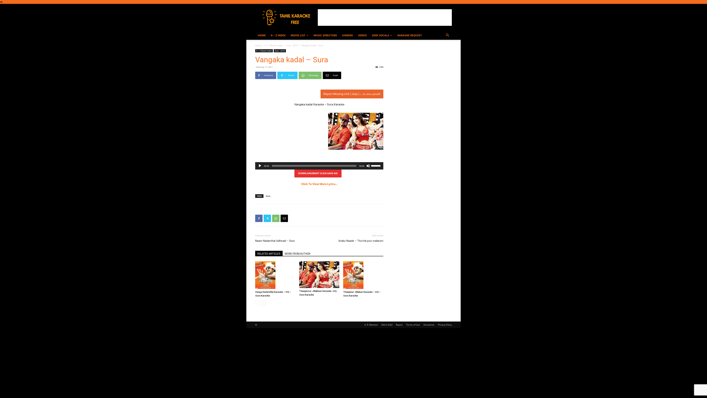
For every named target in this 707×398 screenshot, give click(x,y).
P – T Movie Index (274, 45)
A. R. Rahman (371, 324)
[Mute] (368, 166)
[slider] (376, 165)
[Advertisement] (385, 17)
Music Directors (325, 35)
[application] (319, 166)
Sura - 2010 (292, 45)
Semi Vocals (380, 35)
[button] (447, 35)
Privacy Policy (445, 324)
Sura (268, 196)
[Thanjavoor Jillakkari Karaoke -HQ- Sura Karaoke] (319, 274)
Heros (362, 35)
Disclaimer (429, 324)
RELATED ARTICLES (268, 253)
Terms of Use (413, 324)
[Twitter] (267, 218)
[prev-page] (257, 303)
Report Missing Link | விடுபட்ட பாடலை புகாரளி (351, 94)
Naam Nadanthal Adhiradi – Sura (275, 240)
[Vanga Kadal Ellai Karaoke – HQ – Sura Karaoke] (275, 275)
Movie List (298, 35)
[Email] (284, 218)
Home (262, 35)
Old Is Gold (386, 324)
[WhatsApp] (275, 218)
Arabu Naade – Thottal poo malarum (360, 240)
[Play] (260, 166)
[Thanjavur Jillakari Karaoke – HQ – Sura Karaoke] (363, 275)
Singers (347, 35)
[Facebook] (259, 218)
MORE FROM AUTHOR (297, 253)
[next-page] (263, 303)
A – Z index (278, 35)
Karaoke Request (409, 35)
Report (399, 324)
